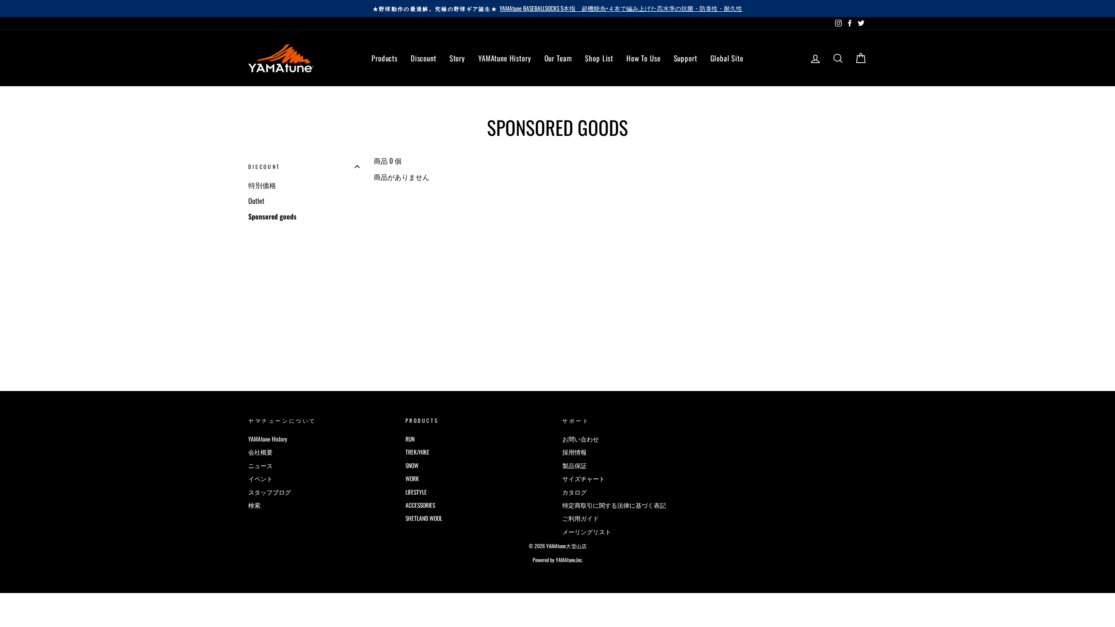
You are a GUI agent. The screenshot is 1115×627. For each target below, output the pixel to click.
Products (385, 58)
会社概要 (260, 452)
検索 (254, 505)
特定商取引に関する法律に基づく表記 (614, 505)
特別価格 (262, 185)
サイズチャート (583, 478)
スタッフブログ (269, 492)
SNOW (412, 465)
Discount (423, 58)
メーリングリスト (586, 531)
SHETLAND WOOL (423, 518)
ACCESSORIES (420, 505)
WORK (412, 478)
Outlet (256, 201)
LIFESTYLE (416, 492)
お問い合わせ (580, 439)
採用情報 (574, 452)
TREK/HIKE (417, 452)
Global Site (726, 58)
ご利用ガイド (580, 518)
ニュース (260, 465)
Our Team (558, 58)
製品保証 (574, 465)
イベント (260, 478)
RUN (410, 439)
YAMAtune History (504, 58)
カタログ (574, 492)
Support (685, 58)
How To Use (643, 58)
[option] (557, 8)
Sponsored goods (272, 216)
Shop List (599, 58)
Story (457, 58)
